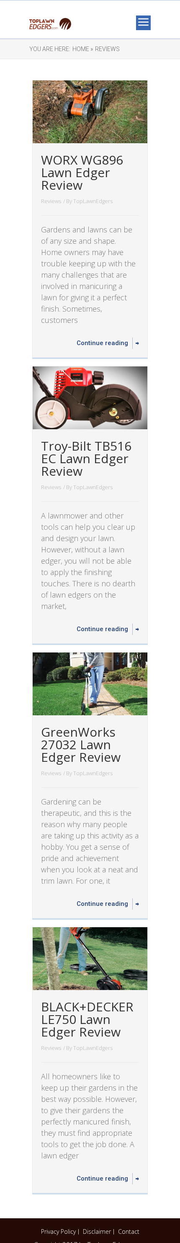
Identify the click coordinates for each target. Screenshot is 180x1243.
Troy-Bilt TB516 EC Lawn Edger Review (86, 458)
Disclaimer (97, 1231)
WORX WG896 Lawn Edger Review (82, 172)
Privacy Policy (58, 1231)
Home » (82, 49)
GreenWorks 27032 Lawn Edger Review (81, 744)
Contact (128, 1231)
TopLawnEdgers (93, 201)
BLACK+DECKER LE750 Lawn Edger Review (87, 1019)
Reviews (107, 49)
